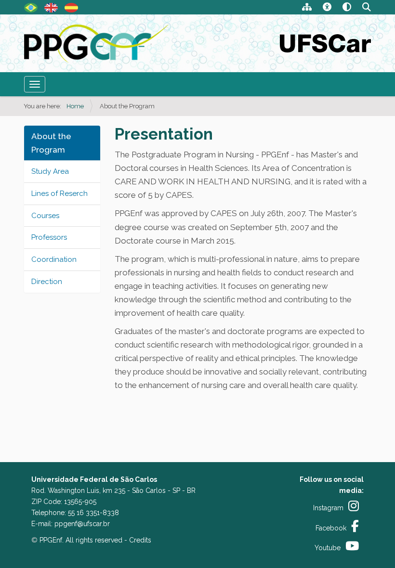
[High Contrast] (346, 8)
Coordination (54, 259)
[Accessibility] (327, 8)
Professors (49, 237)
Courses (45, 215)
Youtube (328, 548)
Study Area (50, 171)
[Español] (71, 7)
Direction (46, 281)
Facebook (331, 528)
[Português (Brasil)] (31, 7)
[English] (97, 43)
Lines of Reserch (59, 193)
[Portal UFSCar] (325, 42)
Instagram (328, 508)
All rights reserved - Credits (108, 540)
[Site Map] (307, 8)
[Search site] (366, 8)
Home (75, 106)
